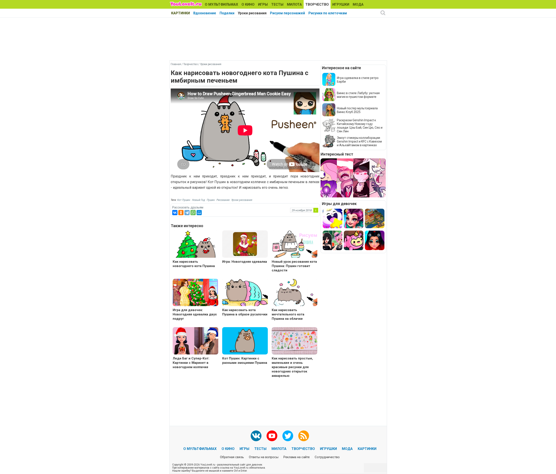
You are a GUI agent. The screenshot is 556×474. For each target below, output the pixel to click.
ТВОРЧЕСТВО (317, 4)
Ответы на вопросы (263, 457)
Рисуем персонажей (287, 13)
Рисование (223, 200)
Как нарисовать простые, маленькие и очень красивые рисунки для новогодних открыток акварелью (292, 367)
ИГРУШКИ (340, 4)
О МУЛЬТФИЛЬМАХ (221, 4)
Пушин (211, 200)
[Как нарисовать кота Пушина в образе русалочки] (245, 293)
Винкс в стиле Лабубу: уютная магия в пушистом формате (358, 94)
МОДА (358, 4)
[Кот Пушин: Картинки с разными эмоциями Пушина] (245, 341)
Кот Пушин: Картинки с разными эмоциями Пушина (244, 360)
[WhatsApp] (193, 212)
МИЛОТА (294, 4)
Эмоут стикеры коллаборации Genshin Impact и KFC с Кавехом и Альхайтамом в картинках (359, 141)
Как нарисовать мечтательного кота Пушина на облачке (288, 314)
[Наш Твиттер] (287, 435)
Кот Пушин (183, 200)
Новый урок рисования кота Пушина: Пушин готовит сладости (294, 266)
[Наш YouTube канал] (271, 435)
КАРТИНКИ (180, 13)
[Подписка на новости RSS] (303, 435)
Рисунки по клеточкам (327, 13)
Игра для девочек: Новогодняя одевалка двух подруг (195, 314)
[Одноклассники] (181, 212)
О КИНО (248, 4)
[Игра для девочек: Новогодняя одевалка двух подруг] (195, 293)
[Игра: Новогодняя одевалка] (245, 243)
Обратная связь (232, 457)
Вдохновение (204, 13)
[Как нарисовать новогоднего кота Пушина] (195, 244)
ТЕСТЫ (277, 4)
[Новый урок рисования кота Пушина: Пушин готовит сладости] (294, 244)
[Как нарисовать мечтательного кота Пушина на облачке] (294, 293)
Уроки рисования (252, 13)
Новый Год (198, 200)
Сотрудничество (327, 457)
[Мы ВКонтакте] (256, 435)
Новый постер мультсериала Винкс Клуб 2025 (357, 110)
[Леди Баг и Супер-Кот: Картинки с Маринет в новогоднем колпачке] (195, 341)
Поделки (227, 13)
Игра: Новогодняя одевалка (244, 262)
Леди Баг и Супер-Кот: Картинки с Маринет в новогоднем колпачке (191, 362)
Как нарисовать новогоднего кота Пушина (194, 264)
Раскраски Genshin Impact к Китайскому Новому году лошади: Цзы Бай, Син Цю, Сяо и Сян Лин (359, 125)
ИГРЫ (263, 4)
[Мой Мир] (199, 212)
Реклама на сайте (296, 457)
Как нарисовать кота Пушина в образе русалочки (244, 312)
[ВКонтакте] (174, 212)
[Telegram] (187, 212)
